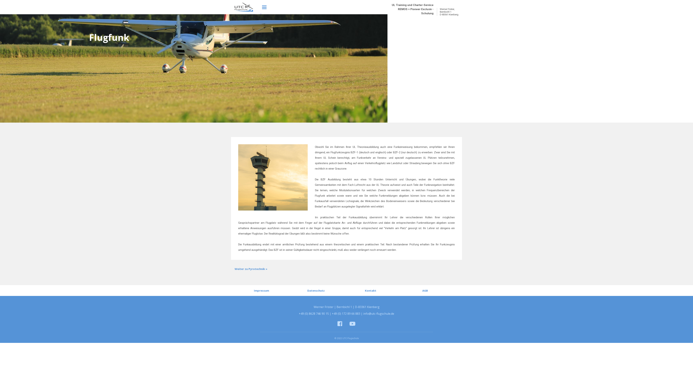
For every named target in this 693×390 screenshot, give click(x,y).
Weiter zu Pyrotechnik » (251, 269)
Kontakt (370, 290)
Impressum (261, 290)
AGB (425, 290)
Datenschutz (316, 290)
